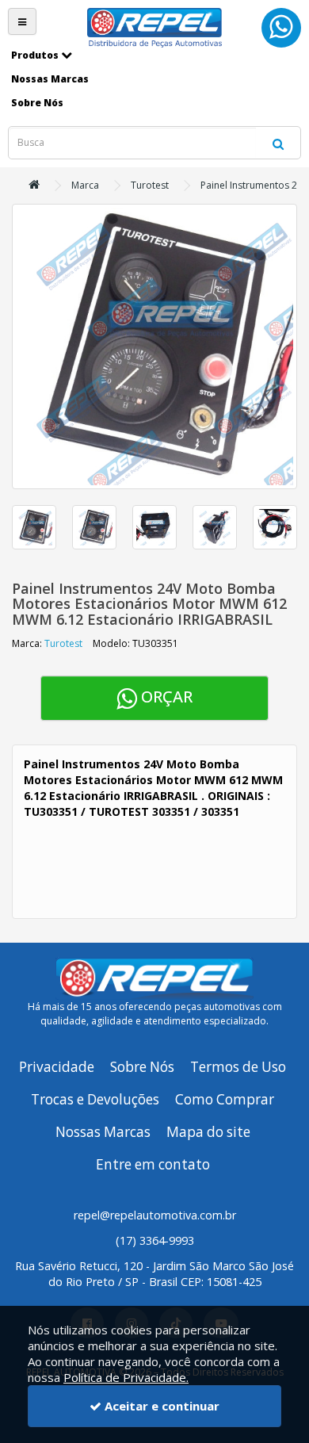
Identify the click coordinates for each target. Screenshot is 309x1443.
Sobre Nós (142, 1067)
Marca (85, 185)
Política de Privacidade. (126, 1377)
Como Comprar (224, 1099)
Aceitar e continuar (160, 1406)
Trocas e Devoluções (95, 1099)
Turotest (150, 185)
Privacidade (56, 1067)
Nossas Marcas (103, 1132)
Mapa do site (208, 1132)
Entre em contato (153, 1164)
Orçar (165, 696)
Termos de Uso (238, 1067)
